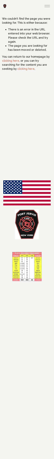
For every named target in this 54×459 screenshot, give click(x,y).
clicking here (10, 60)
